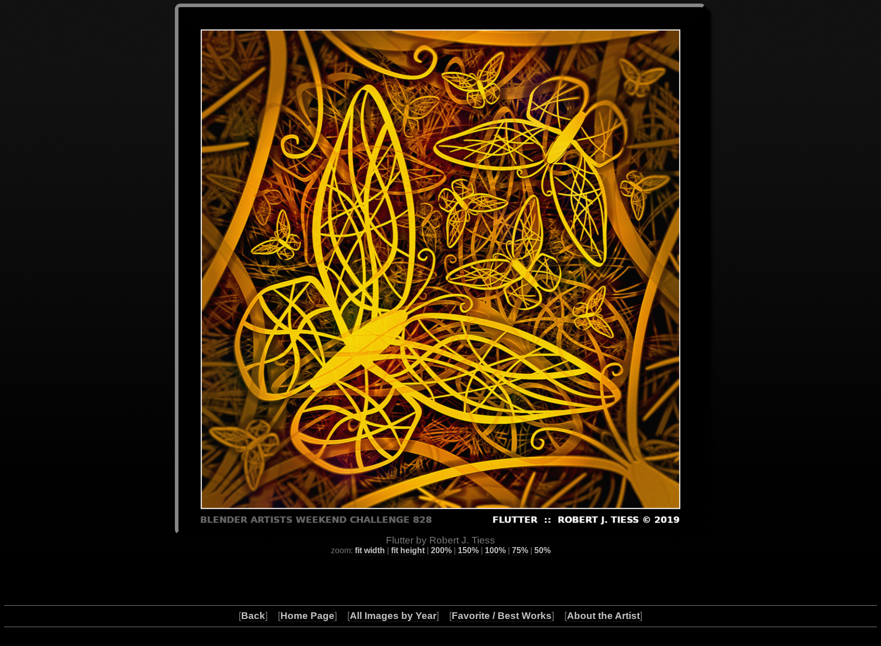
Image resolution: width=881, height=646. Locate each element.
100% (495, 550)
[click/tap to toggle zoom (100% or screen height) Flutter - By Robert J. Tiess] (440, 269)
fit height (408, 550)
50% (542, 550)
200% (441, 550)
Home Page (307, 615)
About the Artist (603, 615)
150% (468, 550)
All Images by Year (393, 615)
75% (520, 550)
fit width (370, 550)
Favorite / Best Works (502, 615)
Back (253, 615)
